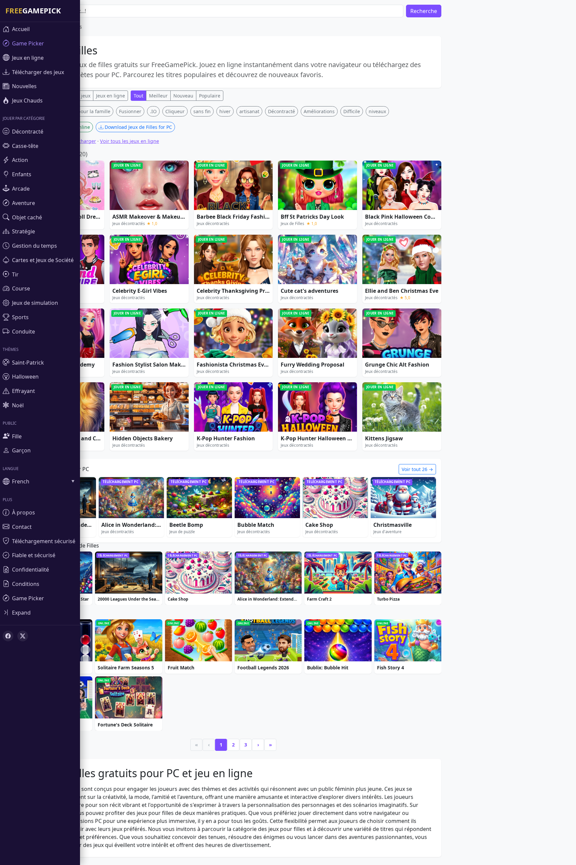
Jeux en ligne (110, 95)
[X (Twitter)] (22, 636)
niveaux (377, 111)
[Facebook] (8, 636)
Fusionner (130, 111)
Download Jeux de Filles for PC (137, 127)
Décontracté (281, 111)
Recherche (423, 11)
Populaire (209, 95)
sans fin (202, 111)
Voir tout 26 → (417, 469)
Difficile (351, 111)
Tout (138, 95)
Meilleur (158, 95)
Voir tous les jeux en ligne (129, 141)
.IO (153, 111)
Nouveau (183, 95)
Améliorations (319, 111)
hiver (225, 111)
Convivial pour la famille (83, 111)
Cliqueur (175, 111)
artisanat (249, 111)
